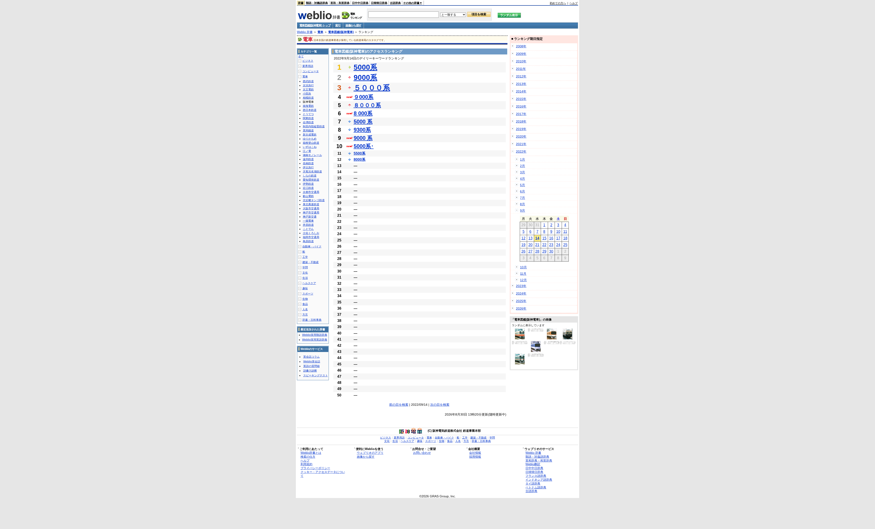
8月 (522, 204)
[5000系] (568, 338)
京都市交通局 (311, 192)
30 (551, 251)
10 (558, 232)
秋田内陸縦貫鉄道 (314, 126)
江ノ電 (307, 151)
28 (537, 251)
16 (551, 238)
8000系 (359, 160)
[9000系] (520, 363)
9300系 (362, 130)
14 (537, 238)
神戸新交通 (310, 216)
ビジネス (307, 60)
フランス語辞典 (535, 476)
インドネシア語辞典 (538, 479)
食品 (305, 304)
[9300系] (552, 338)
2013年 (521, 84)
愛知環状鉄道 (311, 179)
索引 (337, 25)
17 (558, 238)
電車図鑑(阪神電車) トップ (315, 25)
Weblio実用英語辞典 (314, 339)
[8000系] (520, 338)
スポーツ (307, 293)
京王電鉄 (308, 89)
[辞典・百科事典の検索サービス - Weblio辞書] (319, 18)
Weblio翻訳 (532, 464)
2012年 (521, 76)
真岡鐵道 (308, 130)
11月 (523, 273)
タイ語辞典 (532, 483)
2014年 (521, 91)
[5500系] (536, 331)
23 (551, 245)
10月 (523, 267)
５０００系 (372, 88)
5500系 (359, 153)
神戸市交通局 (311, 212)
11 (565, 232)
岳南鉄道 (308, 163)
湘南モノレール (312, 155)
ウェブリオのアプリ (370, 453)
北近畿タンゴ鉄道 (314, 200)
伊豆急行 (308, 167)
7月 (522, 198)
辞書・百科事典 (312, 319)
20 (530, 245)
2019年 (521, 129)
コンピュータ (310, 71)
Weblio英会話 (311, 361)
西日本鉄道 (310, 110)
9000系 (365, 77)
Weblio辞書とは (311, 453)
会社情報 (475, 453)
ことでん (308, 229)
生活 (305, 278)
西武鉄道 (308, 81)
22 (544, 245)
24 (558, 245)
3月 (522, 172)
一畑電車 (308, 220)
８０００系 (367, 105)
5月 (522, 185)
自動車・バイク (312, 246)
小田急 (307, 93)
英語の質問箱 (311, 366)
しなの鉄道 (310, 175)
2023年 (521, 286)
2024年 (521, 293)
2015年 (521, 99)
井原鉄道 (308, 224)
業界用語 (307, 66)
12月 (523, 280)
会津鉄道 (308, 122)
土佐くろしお (311, 233)
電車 (320, 32)
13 (530, 238)
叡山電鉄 (308, 196)
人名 (305, 309)
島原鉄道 (308, 241)
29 (544, 251)
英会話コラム (311, 356)
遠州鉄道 (308, 159)
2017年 (521, 114)
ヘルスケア (309, 283)
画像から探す (353, 25)
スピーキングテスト (315, 375)
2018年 (521, 121)
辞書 (301, 3)
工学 (305, 257)
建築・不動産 (310, 262)
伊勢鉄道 (308, 183)
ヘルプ (573, 3)
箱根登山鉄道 (311, 142)
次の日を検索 (439, 404)
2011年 (521, 69)
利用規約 (306, 464)
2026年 (521, 308)
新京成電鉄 (310, 134)
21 (537, 245)
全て (301, 56)
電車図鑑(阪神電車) (341, 32)
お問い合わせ (422, 453)
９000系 (363, 97)
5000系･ (364, 146)
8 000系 (363, 113)
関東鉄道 (308, 118)
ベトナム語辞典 (535, 487)
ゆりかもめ (310, 138)
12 (523, 238)
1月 (522, 159)
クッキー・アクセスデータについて (323, 474)
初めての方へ (558, 3)
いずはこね (310, 147)
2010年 (521, 61)
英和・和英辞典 (340, 3)
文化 (305, 272)
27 (530, 251)
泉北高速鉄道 (311, 204)
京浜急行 (308, 85)
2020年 (521, 136)
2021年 (521, 144)
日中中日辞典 (360, 3)
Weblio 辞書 (305, 32)
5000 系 (363, 121)
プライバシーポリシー (315, 468)
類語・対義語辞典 (317, 3)
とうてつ (308, 114)
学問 (305, 267)
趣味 (305, 288)
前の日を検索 (398, 404)
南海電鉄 (308, 106)
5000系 (365, 67)
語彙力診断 (310, 370)
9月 (522, 210)
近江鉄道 (308, 188)
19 (523, 245)
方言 (305, 314)
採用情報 (475, 456)
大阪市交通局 (311, 208)
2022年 (521, 151)
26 (523, 251)
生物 (305, 298)
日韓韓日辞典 (379, 3)
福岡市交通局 (311, 237)
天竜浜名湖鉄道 (312, 171)
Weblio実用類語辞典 (314, 334)
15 (544, 238)
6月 (522, 191)
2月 (522, 166)
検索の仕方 (308, 456)
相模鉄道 (308, 97)
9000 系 (363, 138)
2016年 (521, 106)
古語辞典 (395, 3)
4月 (522, 178)
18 (565, 238)
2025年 (521, 301)
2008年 (521, 46)
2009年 (521, 54)
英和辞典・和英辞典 (538, 460)
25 (565, 245)
